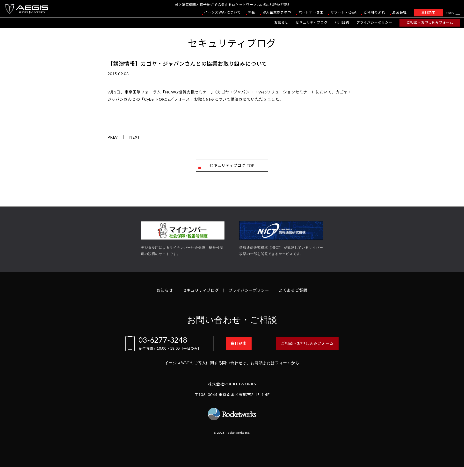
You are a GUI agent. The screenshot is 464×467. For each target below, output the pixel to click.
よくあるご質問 (293, 290)
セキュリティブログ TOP (232, 166)
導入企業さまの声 (276, 12)
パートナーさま (311, 12)
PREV (113, 137)
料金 (251, 12)
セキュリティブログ (311, 22)
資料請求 (428, 12)
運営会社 (399, 12)
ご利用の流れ (374, 12)
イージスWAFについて (222, 12)
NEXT (134, 137)
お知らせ (281, 22)
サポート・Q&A (343, 12)
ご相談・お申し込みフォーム (430, 22)
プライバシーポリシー (374, 22)
